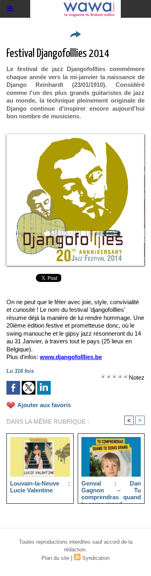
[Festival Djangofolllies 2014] (75, 137)
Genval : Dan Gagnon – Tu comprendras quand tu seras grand (111, 490)
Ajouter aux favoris (44, 405)
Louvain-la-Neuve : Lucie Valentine (40, 487)
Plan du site (55, 558)
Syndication (96, 558)
